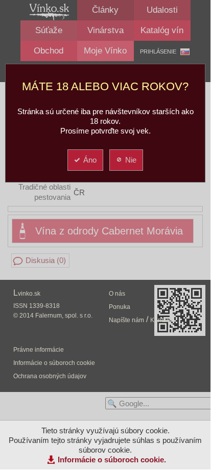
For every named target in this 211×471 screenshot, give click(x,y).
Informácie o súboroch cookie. (112, 459)
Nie (130, 159)
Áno (90, 159)
